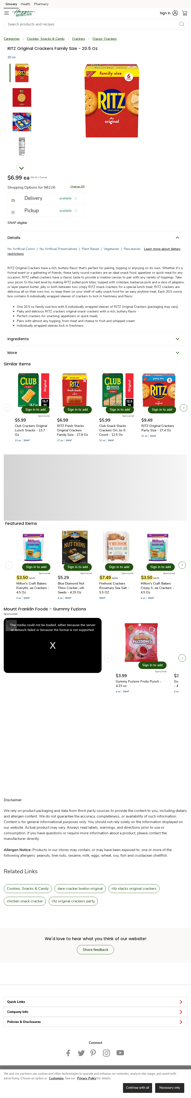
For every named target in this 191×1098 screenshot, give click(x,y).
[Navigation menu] (6, 13)
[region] (95, 1083)
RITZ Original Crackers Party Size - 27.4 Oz (157, 428)
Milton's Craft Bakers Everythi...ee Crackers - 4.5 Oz (32, 588)
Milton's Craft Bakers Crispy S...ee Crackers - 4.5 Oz (157, 588)
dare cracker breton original (80, 888)
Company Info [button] (17, 1012)
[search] (181, 24)
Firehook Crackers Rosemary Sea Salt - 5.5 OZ (114, 588)
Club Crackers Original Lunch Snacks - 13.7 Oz (31, 430)
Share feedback (95, 949)
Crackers (78, 39)
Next (21, 168)
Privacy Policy (86, 1078)
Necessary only (169, 1088)
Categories (12, 39)
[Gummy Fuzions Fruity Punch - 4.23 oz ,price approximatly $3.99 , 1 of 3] (141, 658)
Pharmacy (41, 4)
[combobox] (95, 24)
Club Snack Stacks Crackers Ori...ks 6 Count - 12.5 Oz (112, 430)
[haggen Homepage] (23, 13)
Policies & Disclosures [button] (24, 1022)
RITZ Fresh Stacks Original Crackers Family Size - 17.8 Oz (72, 430)
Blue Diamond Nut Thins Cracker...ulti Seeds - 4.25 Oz (71, 588)
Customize (56, 1078)
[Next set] (183, 408)
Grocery (11, 4)
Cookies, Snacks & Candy (46, 39)
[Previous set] (7, 408)
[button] (169, 13)
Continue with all (137, 1088)
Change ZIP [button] (77, 186)
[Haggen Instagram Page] (107, 1052)
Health (25, 4)
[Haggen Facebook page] (69, 1052)
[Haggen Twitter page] (81, 1052)
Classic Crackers (104, 39)
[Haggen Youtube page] (120, 1052)
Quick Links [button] (16, 1002)
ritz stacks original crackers (134, 888)
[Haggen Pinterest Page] (94, 1052)
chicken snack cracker (25, 901)
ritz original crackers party (73, 901)
